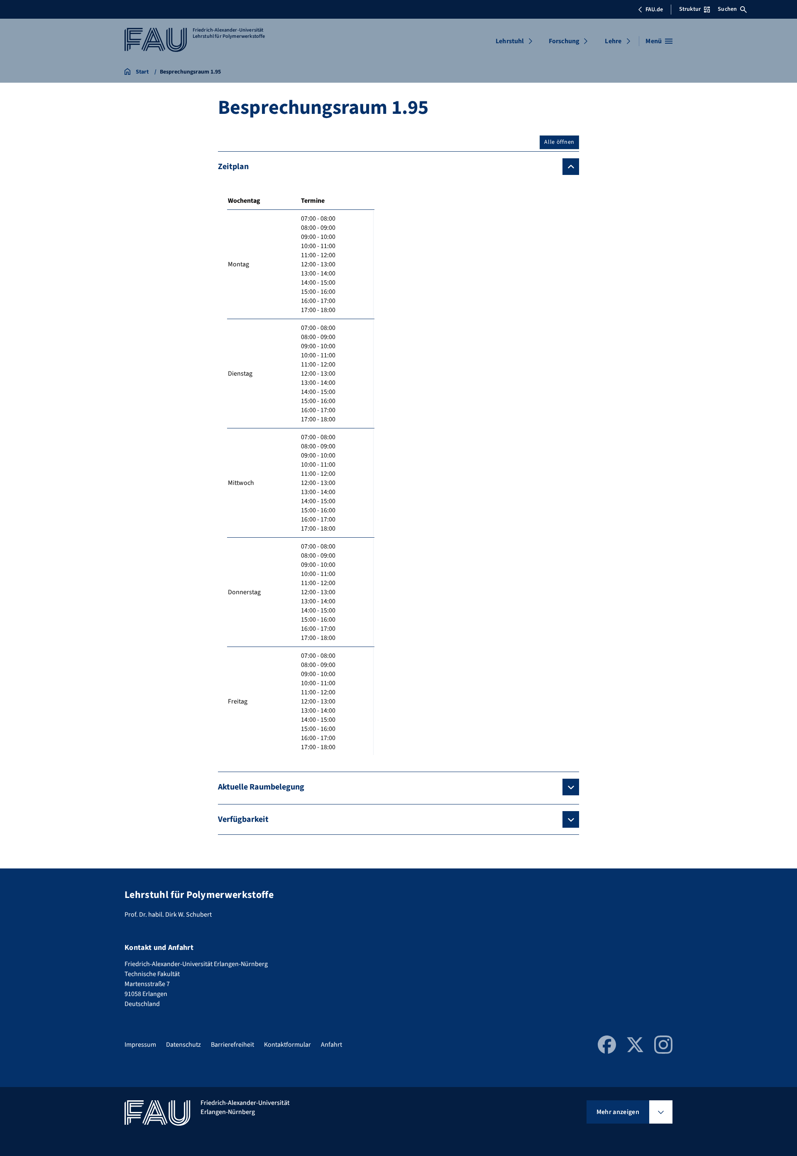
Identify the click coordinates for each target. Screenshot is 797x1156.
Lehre (613, 41)
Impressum (140, 1044)
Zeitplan (233, 166)
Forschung (564, 41)
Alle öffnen (559, 142)
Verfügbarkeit (243, 819)
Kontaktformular (287, 1044)
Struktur (690, 9)
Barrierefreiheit (232, 1044)
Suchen (727, 9)
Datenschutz (183, 1044)
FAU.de (654, 9)
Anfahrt (331, 1044)
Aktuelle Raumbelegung (261, 787)
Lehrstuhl (510, 41)
